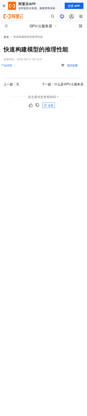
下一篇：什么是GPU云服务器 (63, 84)
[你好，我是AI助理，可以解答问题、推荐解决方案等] (62, 16)
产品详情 (6, 65)
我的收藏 (72, 65)
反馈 (50, 105)
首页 (6, 37)
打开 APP (74, 6)
